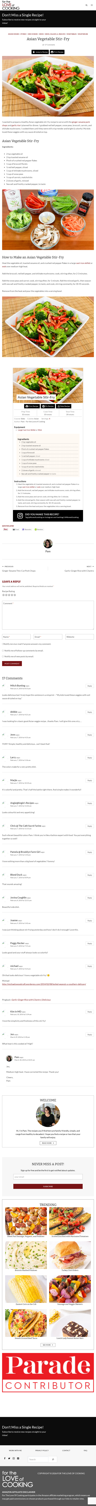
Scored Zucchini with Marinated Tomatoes (70, 1236)
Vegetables (71, 34)
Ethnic (24, 34)
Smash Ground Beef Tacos (26, 1338)
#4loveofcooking (72, 517)
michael (14, 966)
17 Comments (50, 45)
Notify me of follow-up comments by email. (23, 650)
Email (38, 637)
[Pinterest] (18, 1458)
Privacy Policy (42, 1450)
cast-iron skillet (83, 263)
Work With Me (15, 1450)
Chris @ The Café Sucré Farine (25, 825)
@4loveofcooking (35, 517)
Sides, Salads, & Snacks (55, 34)
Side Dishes (33, 34)
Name (6, 637)
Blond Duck (16, 874)
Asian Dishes (13, 34)
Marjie (13, 780)
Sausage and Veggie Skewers (70, 1304)
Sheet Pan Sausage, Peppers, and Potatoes (26, 1236)
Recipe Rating (8, 591)
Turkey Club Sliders (70, 1270)
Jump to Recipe (41, 52)
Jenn (12, 734)
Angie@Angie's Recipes (22, 802)
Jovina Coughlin (18, 897)
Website (70, 637)
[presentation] (26, 1221)
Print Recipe (58, 52)
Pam (17, 1057)
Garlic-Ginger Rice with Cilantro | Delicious (31, 999)
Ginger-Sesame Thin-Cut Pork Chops (19, 568)
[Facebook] (4, 1458)
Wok (40, 430)
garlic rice (16, 125)
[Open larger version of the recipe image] (48, 385)
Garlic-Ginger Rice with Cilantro (79, 568)
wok (4, 266)
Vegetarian (83, 34)
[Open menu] (92, 5)
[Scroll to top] (90, 1496)
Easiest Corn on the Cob (26, 1304)
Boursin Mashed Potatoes (26, 1270)
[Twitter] (9, 1458)
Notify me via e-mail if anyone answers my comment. (27, 644)
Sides (41, 34)
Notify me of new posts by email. (19, 656)
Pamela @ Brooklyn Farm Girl (25, 851)
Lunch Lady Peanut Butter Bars (70, 1338)
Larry (13, 757)
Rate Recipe (65, 406)
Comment (8, 603)
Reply (90, 686)
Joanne (14, 920)
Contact (66, 1450)
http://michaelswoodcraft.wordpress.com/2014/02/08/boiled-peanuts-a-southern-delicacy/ (44, 984)
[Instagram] (13, 1458)
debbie (13, 711)
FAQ (85, 1450)
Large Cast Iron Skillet (26, 430)
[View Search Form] (86, 5)
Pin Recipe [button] (49, 406)
